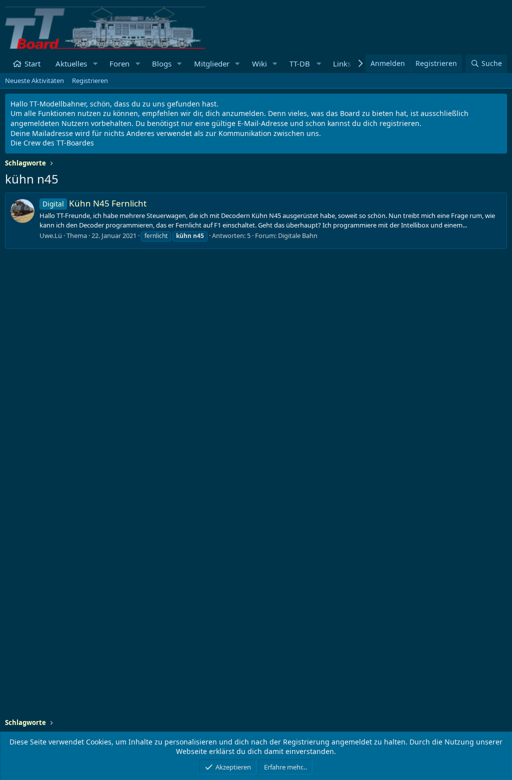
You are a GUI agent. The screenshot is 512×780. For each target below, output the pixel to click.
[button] (95, 63)
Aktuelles (71, 63)
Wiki (259, 63)
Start (32, 63)
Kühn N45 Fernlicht (94, 203)
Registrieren (90, 80)
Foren (120, 63)
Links (342, 63)
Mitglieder (212, 63)
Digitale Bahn (298, 235)
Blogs (162, 63)
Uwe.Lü (51, 235)
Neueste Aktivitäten (34, 80)
